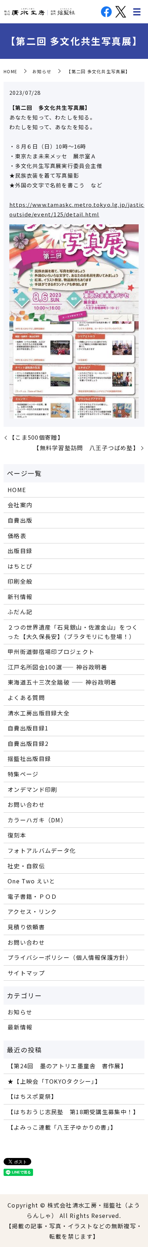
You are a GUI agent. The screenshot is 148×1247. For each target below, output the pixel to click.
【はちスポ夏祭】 (32, 1096)
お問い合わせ (26, 804)
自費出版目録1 (28, 728)
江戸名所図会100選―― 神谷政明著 (57, 667)
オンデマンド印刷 (32, 789)
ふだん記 (20, 611)
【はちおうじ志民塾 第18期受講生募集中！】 (73, 1111)
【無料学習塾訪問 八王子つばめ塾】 (86, 447)
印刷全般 (20, 581)
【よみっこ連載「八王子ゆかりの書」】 (62, 1127)
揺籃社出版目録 (29, 758)
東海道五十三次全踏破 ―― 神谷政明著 (62, 682)
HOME (10, 71)
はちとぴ (20, 566)
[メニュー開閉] (136, 11)
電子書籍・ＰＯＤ (32, 896)
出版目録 (20, 550)
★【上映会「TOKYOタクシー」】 (54, 1081)
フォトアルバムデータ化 (42, 850)
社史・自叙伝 (26, 865)
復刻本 (17, 835)
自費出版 (20, 520)
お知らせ (41, 71)
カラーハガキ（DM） (37, 820)
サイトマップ (26, 972)
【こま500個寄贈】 (36, 437)
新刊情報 (20, 596)
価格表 (17, 535)
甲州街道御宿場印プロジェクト (51, 651)
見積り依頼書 (26, 927)
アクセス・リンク (32, 911)
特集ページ (23, 774)
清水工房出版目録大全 (39, 713)
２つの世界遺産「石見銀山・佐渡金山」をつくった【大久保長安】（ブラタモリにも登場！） (73, 632)
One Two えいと (31, 881)
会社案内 (20, 504)
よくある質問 (26, 697)
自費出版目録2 (28, 743)
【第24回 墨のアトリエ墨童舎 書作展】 (67, 1065)
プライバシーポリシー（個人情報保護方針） (70, 957)
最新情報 (20, 1027)
